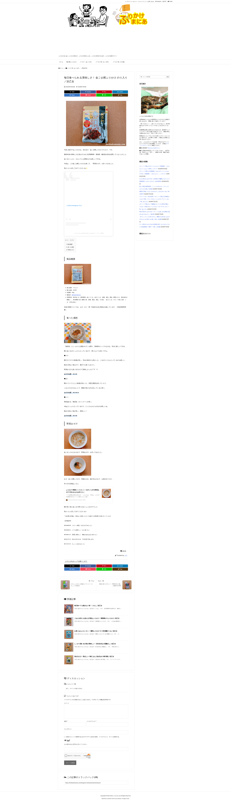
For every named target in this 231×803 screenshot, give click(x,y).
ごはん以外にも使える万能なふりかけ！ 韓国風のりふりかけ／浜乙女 (96, 618)
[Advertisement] (115, 41)
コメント (66, 703)
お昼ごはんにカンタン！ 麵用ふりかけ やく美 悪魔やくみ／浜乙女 (95, 631)
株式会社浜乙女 (76, 295)
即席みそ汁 (70, 250)
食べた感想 (70, 247)
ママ (126, 555)
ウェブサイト (68, 729)
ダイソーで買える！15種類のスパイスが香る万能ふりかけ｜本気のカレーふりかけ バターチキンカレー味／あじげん (154, 206)
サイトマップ (142, 1)
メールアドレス (91, 721)
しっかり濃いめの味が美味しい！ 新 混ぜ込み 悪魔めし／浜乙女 (95, 644)
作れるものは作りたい (154, 148)
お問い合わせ (151, 1)
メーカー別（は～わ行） (73, 68)
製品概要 (69, 244)
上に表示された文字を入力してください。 (76, 744)
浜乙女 (85, 68)
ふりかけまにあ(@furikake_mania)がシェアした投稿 (88, 233)
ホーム (61, 68)
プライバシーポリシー (132, 1)
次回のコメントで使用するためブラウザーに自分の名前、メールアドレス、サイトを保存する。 (93, 737)
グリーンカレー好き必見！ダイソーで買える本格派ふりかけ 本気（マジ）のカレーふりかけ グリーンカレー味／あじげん (154, 199)
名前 (66, 721)
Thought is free (125, 798)
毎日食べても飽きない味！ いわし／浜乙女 (88, 605)
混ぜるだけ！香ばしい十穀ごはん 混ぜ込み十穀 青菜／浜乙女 (94, 656)
